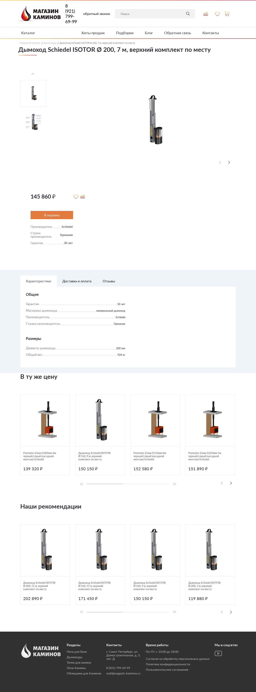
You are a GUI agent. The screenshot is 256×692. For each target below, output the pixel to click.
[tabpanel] (128, 329)
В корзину (52, 215)
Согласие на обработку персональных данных (178, 658)
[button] (229, 162)
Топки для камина (79, 662)
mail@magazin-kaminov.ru (123, 673)
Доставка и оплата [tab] (76, 281)
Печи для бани (77, 651)
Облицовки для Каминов (84, 673)
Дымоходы (74, 657)
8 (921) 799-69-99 (71, 13)
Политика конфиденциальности (168, 664)
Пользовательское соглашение (167, 669)
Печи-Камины (76, 668)
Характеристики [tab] (38, 281)
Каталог (28, 32)
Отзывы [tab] (109, 281)
